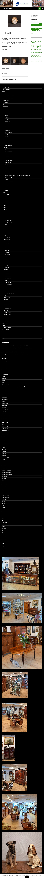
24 (31, 30)
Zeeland (6, 138)
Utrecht (6, 136)
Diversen (4, 104)
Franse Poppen (6, 299)
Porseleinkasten (8, 233)
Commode (3, 376)
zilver (40, 61)
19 (35, 28)
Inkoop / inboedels (5, 329)
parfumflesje (33, 56)
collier (39, 45)
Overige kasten (4, 476)
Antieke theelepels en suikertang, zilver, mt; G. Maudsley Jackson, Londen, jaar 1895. (16, 347)
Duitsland (8, 153)
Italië (32, 50)
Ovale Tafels (7, 254)
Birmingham (33, 44)
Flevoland (7, 117)
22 (39, 28)
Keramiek (4, 192)
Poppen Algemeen (7, 297)
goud (7, 68)
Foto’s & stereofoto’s (9, 151)
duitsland (35, 46)
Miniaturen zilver (8, 177)
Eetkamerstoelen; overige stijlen (13, 288)
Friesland (7, 119)
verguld (37, 61)
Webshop (3, 91)
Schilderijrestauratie (7, 327)
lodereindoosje (36, 52)
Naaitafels (7, 252)
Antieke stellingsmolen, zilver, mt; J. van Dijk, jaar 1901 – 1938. (13, 349)
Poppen (4, 295)
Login (3, 546)
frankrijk (36, 47)
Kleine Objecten (4, 443)
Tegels (5, 205)
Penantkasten (4, 478)
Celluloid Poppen (8, 308)
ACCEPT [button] (27, 877)
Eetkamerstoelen (9, 286)
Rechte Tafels (7, 256)
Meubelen (5, 209)
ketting (39, 50)
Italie (2, 424)
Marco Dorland (14, 35)
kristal (32, 52)
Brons (5, 143)
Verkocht (23, 30)
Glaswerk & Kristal (7, 166)
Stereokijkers (7, 164)
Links (3, 331)
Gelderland (7, 121)
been (5, 183)
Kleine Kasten (7, 224)
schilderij (32, 59)
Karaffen (7, 168)
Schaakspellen (6, 102)
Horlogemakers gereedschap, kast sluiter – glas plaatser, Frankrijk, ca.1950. (15, 345)
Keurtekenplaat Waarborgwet (11, 181)
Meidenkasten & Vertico (6, 459)
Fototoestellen (8, 158)
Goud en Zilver (4, 30)
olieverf (41, 54)
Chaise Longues (8, 273)
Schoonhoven (37, 59)
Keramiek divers (7, 203)
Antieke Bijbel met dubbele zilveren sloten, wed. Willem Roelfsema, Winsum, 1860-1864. (17, 354)
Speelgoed (5, 316)
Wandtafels (7, 267)
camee (4, 68)
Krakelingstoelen (10, 293)
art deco (36, 42)
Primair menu (42, 8)
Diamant (32, 46)
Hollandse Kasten (8, 220)
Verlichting (4, 528)
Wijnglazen (4, 532)
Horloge (40, 49)
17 (31, 28)
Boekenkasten (4, 367)
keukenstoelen (9, 284)
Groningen (7, 123)
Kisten (5, 235)
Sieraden (19, 30)
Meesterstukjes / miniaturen (10, 228)
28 (38, 30)
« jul (32, 33)
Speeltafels (4, 507)
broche (32, 45)
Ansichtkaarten (7, 113)
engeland (39, 46)
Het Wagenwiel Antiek (7, 8)
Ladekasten (7, 226)
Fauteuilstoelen (8, 278)
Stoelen (6, 280)
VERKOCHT (4, 74)
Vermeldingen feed (5, 548)
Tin (4, 188)
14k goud (33, 41)
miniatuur (36, 54)
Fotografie (6, 147)
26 (35, 30)
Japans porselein (7, 198)
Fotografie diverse (8, 160)
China (37, 45)
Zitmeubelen (6, 269)
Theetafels (7, 265)
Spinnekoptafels (8, 263)
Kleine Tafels (7, 250)
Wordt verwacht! (5, 323)
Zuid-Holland (4, 539)
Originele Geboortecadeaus (6, 472)
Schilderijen (5, 310)
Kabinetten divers (8, 222)
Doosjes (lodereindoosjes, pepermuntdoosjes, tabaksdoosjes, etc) (17, 175)
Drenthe (6, 115)
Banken (6, 271)
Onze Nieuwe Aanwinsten (12, 30)
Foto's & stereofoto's (5, 399)
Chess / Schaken (6, 100)
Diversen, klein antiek (8, 145)
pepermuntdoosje (39, 56)
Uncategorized (4, 522)
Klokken (4, 207)
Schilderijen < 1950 (7, 312)
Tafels (3, 513)
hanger (32, 49)
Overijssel (7, 134)
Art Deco (3, 363)
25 (33, 30)
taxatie (3, 516)
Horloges (5, 108)
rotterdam (38, 57)
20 (36, 28)
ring (35, 57)
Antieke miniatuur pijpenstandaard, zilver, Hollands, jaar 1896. (13, 352)
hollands (36, 49)
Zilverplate (4, 534)
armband (33, 42)
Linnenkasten (4, 455)
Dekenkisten (7, 237)
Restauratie (4, 325)
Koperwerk (6, 190)
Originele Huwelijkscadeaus (8, 98)
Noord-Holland (8, 130)
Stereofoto (32, 61)
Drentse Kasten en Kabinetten (10, 218)
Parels (35, 55)
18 (33, 28)
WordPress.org (4, 552)
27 (36, 30)
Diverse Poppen (7, 306)
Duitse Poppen (6, 301)
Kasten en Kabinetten (8, 213)
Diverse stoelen (8, 276)
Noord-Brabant (8, 128)
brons (35, 45)
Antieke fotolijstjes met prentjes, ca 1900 (9, 78)
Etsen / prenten (5, 106)
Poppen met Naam (5, 484)
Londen (40, 52)
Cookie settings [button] (20, 877)
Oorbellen (32, 55)
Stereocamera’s (8, 162)
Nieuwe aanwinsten (6, 89)
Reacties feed (4, 550)
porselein (33, 57)
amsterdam (39, 41)
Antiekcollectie (5, 93)
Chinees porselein (7, 194)
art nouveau (40, 42)
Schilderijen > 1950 (7, 314)
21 (38, 28)
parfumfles (37, 55)
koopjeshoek (5, 321)
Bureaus (6, 241)
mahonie (32, 54)
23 (41, 28)
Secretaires (7, 243)
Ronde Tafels (7, 258)
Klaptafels (7, 248)
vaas (35, 61)
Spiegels (3, 509)
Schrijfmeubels (7, 239)
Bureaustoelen (9, 282)
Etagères (5, 211)
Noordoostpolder (8, 132)
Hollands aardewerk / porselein (10, 196)
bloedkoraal (38, 44)
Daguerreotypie (8, 149)
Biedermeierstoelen (11, 291)
